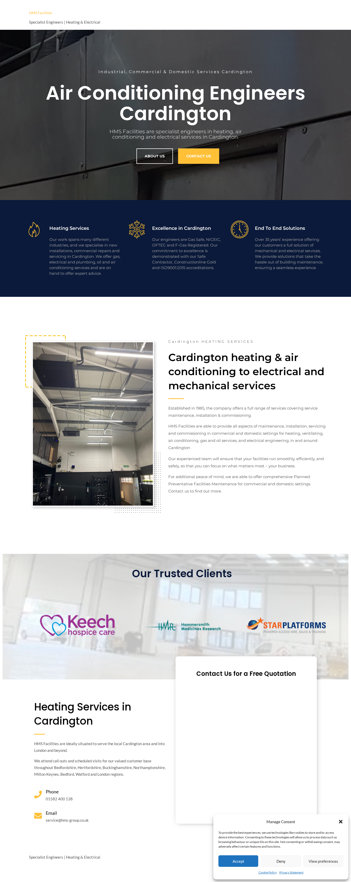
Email (51, 813)
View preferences (323, 861)
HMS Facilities (40, 13)
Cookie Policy (267, 872)
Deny (280, 861)
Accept (238, 861)
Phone (52, 791)
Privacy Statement (291, 872)
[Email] (38, 816)
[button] (340, 821)
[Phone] (38, 794)
